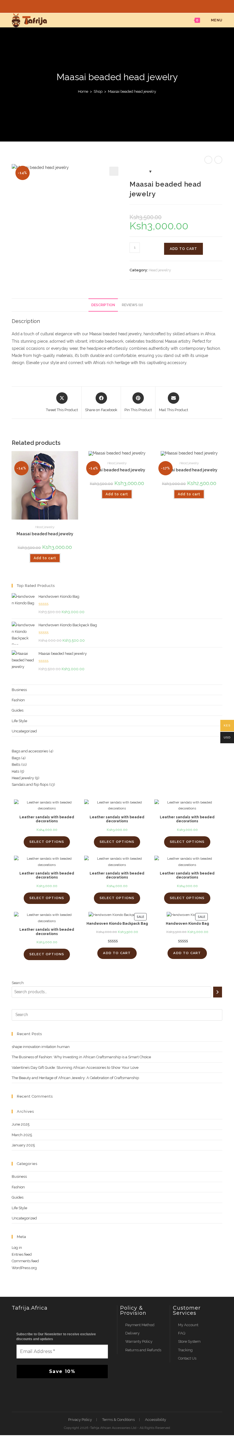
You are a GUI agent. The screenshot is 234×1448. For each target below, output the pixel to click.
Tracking (185, 1350)
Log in (17, 1247)
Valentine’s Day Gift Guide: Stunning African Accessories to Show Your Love (75, 1067)
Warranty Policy (138, 1341)
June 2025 (20, 1124)
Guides (17, 710)
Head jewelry (160, 270)
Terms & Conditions (118, 1419)
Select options (46, 842)
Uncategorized (24, 731)
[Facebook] (113, 5)
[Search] (217, 992)
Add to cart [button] (45, 558)
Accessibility (155, 1419)
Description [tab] (103, 305)
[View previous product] (208, 160)
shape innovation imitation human (41, 1047)
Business (19, 690)
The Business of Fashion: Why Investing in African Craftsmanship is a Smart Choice (81, 1057)
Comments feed (25, 1261)
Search (18, 983)
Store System (189, 1341)
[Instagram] (121, 5)
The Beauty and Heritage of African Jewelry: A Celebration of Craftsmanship (75, 1078)
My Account (188, 1325)
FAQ (181, 1333)
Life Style (19, 721)
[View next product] (218, 160)
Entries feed (22, 1254)
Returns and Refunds (143, 1350)
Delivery (132, 1333)
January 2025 (23, 1145)
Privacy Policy (80, 1419)
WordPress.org (24, 1268)
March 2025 (22, 1135)
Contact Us (187, 1358)
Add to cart (183, 249)
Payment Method (139, 1325)
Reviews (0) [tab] (132, 305)
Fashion (18, 700)
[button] (113, 171)
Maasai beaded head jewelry (132, 91)
